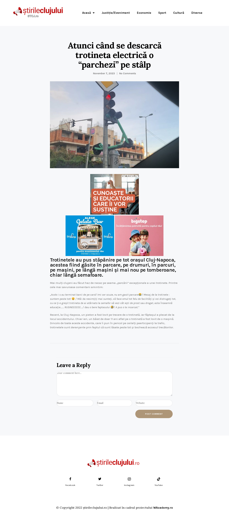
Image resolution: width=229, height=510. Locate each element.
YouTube (159, 485)
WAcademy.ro (163, 507)
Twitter (99, 485)
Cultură (178, 13)
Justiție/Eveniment (116, 13)
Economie (144, 13)
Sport (162, 13)
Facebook (70, 485)
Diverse (196, 13)
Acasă (86, 13)
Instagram (129, 485)
